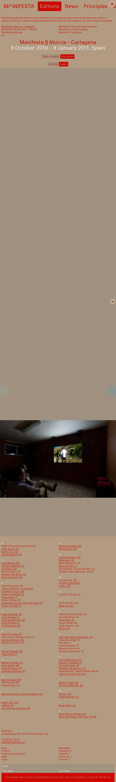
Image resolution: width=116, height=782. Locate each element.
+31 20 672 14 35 (10, 740)
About (45, 57)
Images (64, 64)
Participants (67, 57)
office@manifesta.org (13, 742)
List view (53, 64)
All (3, 35)
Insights (55, 57)
